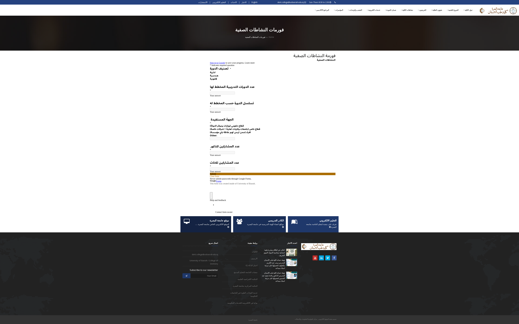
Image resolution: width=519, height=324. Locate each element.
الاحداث (234, 2)
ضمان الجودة (391, 10)
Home (271, 37)
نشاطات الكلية (407, 10)
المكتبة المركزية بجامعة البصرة (245, 286)
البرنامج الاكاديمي (322, 10)
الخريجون (422, 10)
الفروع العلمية (453, 10)
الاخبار (244, 2)
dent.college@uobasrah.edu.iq (290, 2)
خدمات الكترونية (374, 10)
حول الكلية (468, 10)
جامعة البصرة (253, 320)
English (254, 2)
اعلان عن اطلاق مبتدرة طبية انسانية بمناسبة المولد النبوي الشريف (274, 252)
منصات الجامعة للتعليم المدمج (245, 272)
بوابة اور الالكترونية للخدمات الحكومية (242, 303)
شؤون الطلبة (437, 10)
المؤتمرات (339, 10)
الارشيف (254, 258)
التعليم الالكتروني (219, 2)
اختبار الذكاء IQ (251, 265)
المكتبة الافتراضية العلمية (247, 279)
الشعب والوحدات (355, 10)
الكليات (254, 251)
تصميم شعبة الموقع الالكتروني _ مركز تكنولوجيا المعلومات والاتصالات (316, 319)
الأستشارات (202, 2)
